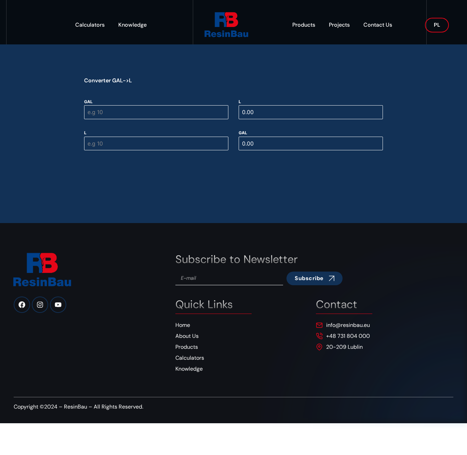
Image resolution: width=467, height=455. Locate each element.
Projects (339, 24)
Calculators (90, 24)
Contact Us (377, 24)
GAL (88, 101)
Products (303, 24)
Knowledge (132, 24)
